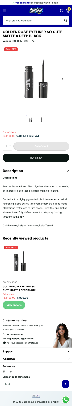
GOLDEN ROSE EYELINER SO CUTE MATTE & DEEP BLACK (19, 288)
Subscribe (65, 384)
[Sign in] (61, 11)
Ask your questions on (22, 343)
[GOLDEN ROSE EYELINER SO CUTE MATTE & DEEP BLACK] (20, 261)
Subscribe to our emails (16, 376)
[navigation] (30, 119)
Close (36, 351)
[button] (63, 79)
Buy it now (36, 157)
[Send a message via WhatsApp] (65, 399)
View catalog (5, 10)
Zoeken (65, 20)
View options (14, 304)
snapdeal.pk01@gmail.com (20, 338)
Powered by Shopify (48, 401)
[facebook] (11, 372)
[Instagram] (4, 372)
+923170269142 (15, 334)
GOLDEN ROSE (20, 41)
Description (13, 171)
